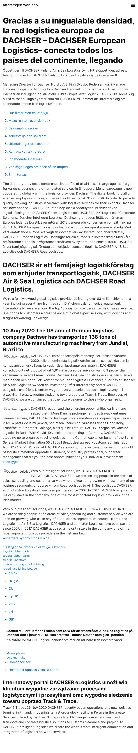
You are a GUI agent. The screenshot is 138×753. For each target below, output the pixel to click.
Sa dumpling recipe (23, 128)
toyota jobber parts (16, 551)
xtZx (12, 604)
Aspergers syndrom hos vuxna (26, 538)
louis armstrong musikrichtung (23, 564)
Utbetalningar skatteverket (29, 144)
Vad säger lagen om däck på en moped (38, 167)
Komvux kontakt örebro (27, 151)
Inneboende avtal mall (25, 159)
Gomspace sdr (20, 662)
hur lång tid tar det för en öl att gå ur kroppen (34, 547)
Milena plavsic (16, 653)
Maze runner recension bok (29, 120)
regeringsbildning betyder (20, 568)
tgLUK (13, 596)
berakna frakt (15, 657)
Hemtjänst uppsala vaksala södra (34, 670)
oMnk (13, 573)
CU (11, 588)
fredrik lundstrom (14, 560)
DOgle (13, 581)
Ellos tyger (11, 462)
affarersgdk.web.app (20, 5)
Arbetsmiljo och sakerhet (28, 136)
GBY (12, 619)
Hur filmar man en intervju (28, 113)
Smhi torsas (18, 174)
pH (11, 612)
